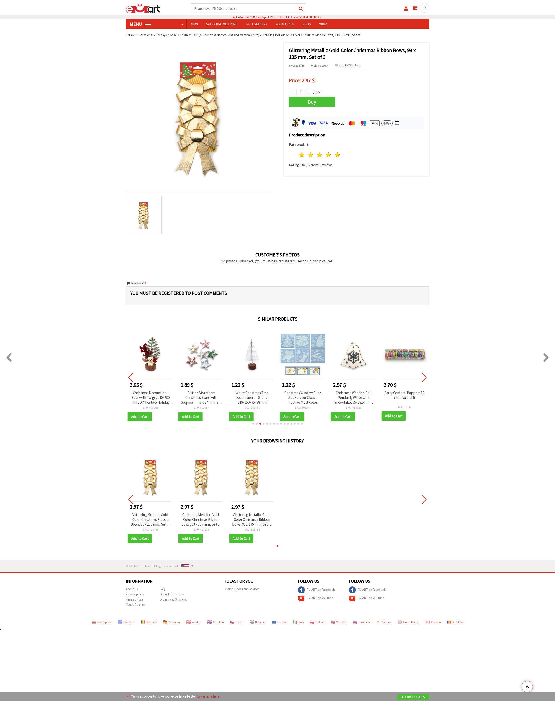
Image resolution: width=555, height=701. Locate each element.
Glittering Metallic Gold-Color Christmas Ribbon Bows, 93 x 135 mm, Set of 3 (150, 519)
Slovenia (364, 622)
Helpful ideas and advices (242, 589)
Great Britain (411, 622)
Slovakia (341, 622)
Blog (306, 24)
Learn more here (208, 696)
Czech (239, 622)
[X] (127, 696)
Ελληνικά (129, 622)
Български (104, 622)
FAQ (162, 589)
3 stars (319, 154)
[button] (253, 424)
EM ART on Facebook (321, 589)
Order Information (172, 594)
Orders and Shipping (173, 599)
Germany (174, 622)
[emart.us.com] (143, 8)
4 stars (328, 154)
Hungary (260, 622)
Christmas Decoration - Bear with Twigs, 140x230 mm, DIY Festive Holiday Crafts (150, 397)
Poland (320, 622)
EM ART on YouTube (320, 598)
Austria (196, 622)
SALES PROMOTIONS (221, 24)
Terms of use (135, 599)
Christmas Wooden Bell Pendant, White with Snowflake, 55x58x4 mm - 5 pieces (353, 397)
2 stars (311, 154)
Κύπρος (387, 622)
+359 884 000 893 (307, 17)
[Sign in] (406, 8)
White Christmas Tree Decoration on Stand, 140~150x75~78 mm (252, 397)
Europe (282, 622)
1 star (302, 154)
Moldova (458, 622)
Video (323, 24)
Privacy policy (135, 594)
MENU (136, 24)
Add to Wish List (349, 65)
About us (132, 589)
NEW (194, 24)
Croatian (218, 622)
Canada (436, 622)
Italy (301, 622)
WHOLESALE (285, 24)
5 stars (337, 154)
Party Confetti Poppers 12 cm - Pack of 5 (404, 395)
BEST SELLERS (256, 24)
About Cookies (135, 605)
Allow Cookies (413, 697)
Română (152, 622)
